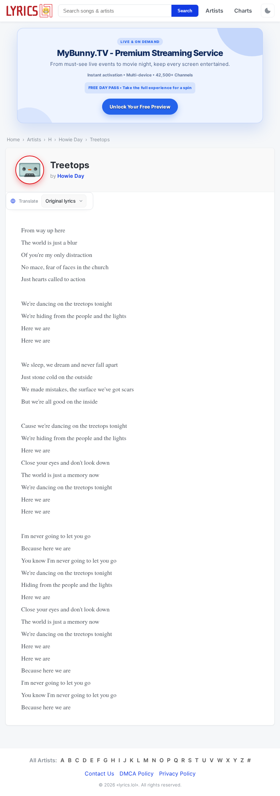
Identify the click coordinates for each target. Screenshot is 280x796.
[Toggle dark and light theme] (268, 10)
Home (13, 139)
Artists (214, 10)
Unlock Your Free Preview (140, 107)
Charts (243, 10)
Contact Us (99, 773)
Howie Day (71, 139)
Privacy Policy (177, 773)
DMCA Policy (137, 773)
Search (185, 10)
